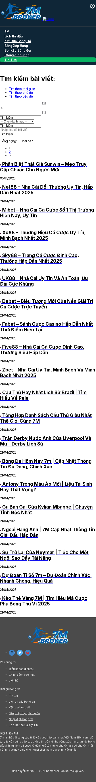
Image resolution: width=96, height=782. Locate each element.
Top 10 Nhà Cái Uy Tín (23, 725)
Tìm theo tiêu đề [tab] (21, 96)
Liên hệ (13, 680)
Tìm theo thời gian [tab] (22, 89)
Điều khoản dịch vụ (21, 669)
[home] (27, 19)
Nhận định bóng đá (21, 719)
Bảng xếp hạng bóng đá (24, 713)
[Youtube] (28, 653)
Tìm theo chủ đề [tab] (21, 92)
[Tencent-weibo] (12, 653)
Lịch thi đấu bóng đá (22, 701)
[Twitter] (20, 653)
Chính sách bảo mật (22, 674)
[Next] (10, 155)
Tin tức (13, 695)
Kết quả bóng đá (19, 707)
